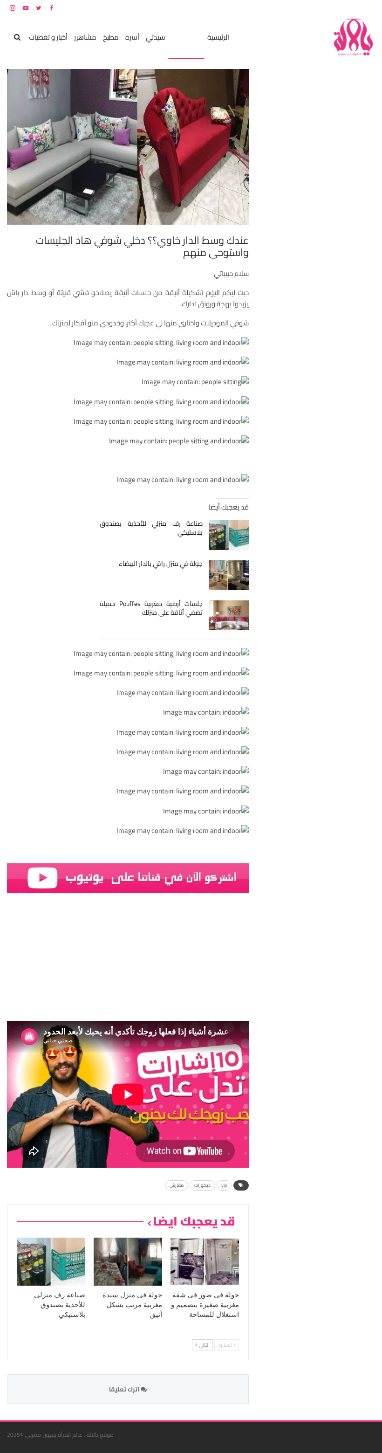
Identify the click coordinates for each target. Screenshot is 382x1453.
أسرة (132, 37)
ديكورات (202, 1185)
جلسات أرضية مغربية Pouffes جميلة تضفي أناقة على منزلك (151, 608)
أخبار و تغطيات (48, 37)
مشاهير (85, 37)
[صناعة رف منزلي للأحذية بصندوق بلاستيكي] (229, 535)
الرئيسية (218, 37)
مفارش (177, 1185)
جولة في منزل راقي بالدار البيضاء (161, 564)
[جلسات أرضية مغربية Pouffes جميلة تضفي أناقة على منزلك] (229, 615)
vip (224, 1185)
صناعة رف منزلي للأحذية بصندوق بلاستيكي (151, 527)
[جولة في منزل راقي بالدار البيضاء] (229, 575)
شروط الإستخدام (285, 7)
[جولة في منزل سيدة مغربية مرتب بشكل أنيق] (128, 1262)
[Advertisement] (305, 209)
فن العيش (186, 37)
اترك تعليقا (125, 1389)
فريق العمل (342, 7)
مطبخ (111, 37)
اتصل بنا (315, 7)
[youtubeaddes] (128, 877)
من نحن (368, 7)
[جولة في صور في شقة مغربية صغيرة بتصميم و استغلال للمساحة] (205, 1262)
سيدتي (155, 37)
